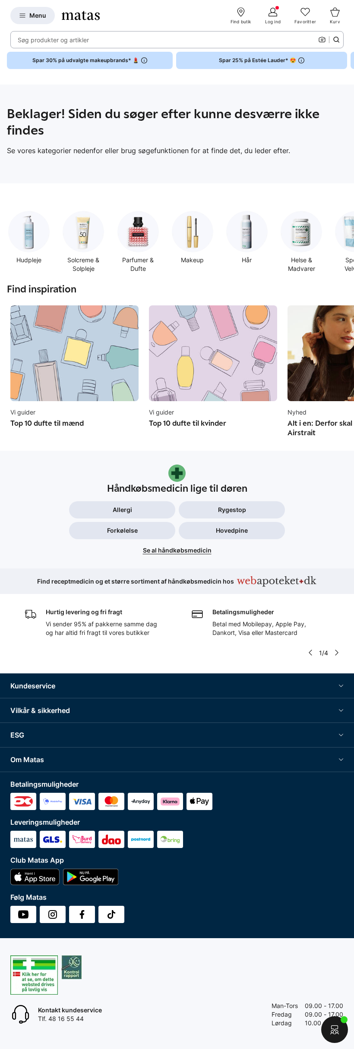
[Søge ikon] (336, 40)
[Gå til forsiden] (81, 15)
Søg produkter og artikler (53, 40)
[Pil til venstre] (310, 653)
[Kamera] (322, 40)
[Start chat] (334, 1029)
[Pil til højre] (347, 60)
